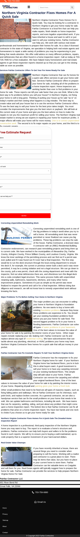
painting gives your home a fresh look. (53, 386)
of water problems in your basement (58, 327)
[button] (12, 1)
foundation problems (50, 310)
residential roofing (34, 339)
